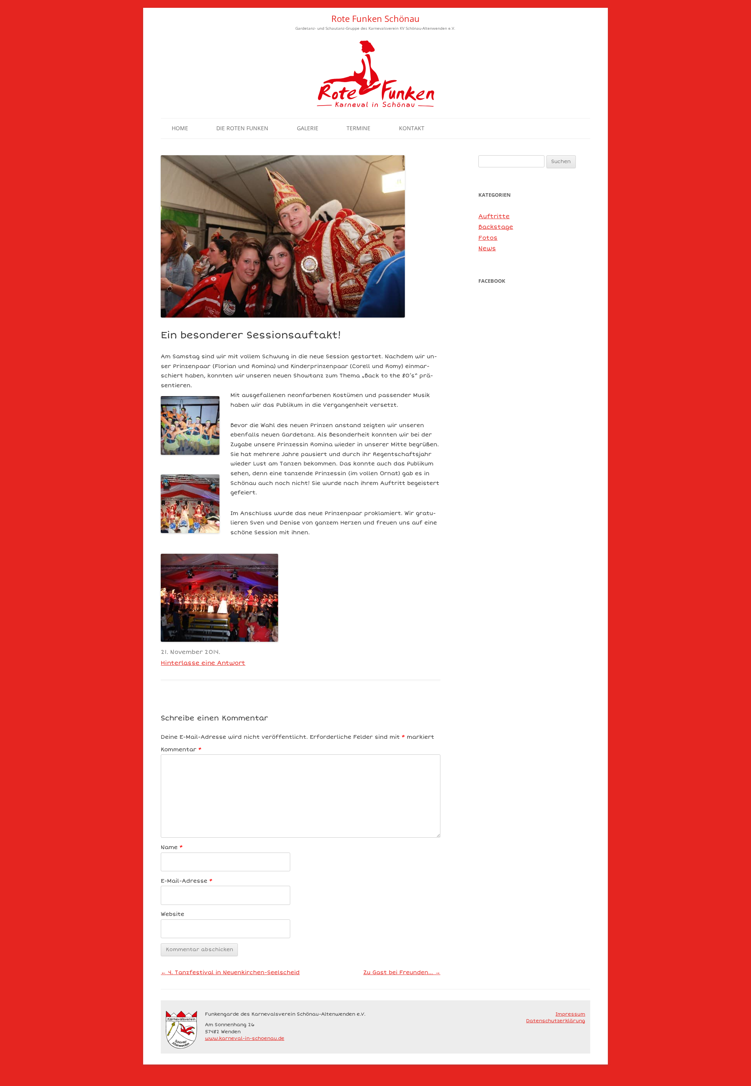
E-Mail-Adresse (186, 881)
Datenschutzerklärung (555, 1021)
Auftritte (494, 216)
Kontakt (411, 128)
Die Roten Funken (242, 128)
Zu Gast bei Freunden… (401, 972)
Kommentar (181, 749)
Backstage (495, 226)
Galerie (307, 128)
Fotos (488, 237)
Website (172, 914)
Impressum (570, 1014)
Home (180, 128)
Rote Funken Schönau (375, 18)
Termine (358, 128)
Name (172, 847)
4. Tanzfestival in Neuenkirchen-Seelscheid (230, 972)
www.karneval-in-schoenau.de (244, 1038)
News (487, 248)
